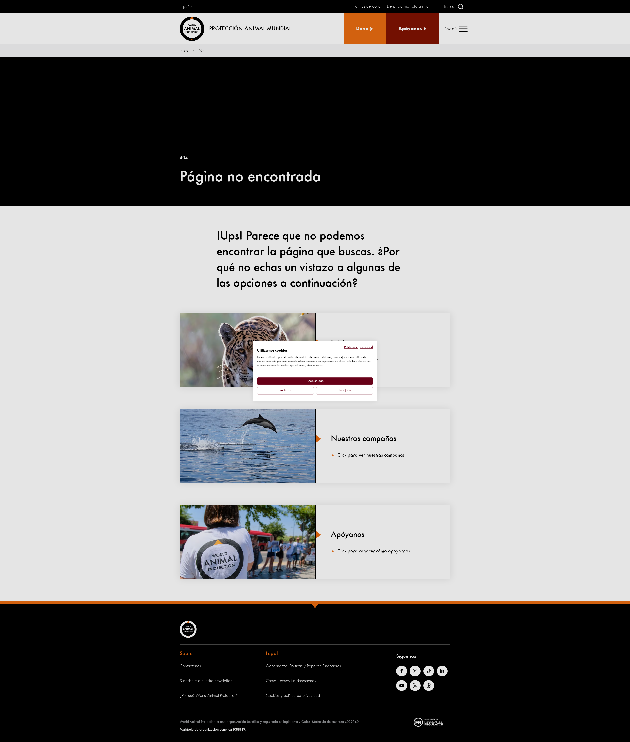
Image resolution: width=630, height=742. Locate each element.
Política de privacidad (358, 347)
